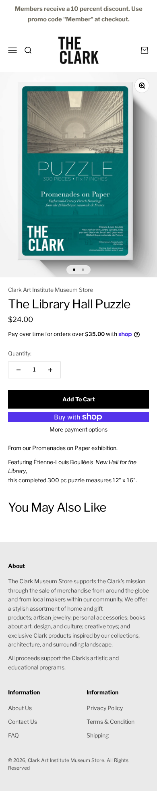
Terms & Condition (110, 721)
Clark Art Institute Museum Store (50, 289)
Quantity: (19, 353)
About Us (20, 707)
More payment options (78, 429)
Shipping (98, 735)
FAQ (13, 735)
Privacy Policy (105, 707)
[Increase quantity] (50, 370)
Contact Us (22, 721)
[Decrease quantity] (18, 370)
